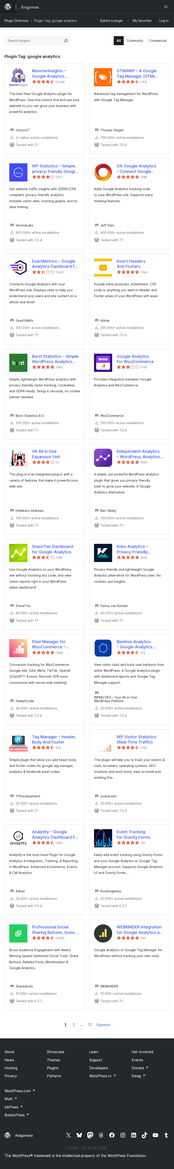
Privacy (11, 1076)
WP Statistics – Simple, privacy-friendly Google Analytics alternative (54, 169)
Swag (138, 1076)
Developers (98, 1068)
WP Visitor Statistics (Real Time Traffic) (136, 739)
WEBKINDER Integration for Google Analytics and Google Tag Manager (140, 930)
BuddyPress (17, 1115)
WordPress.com (20, 1091)
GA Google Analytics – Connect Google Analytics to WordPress (139, 169)
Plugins (52, 1068)
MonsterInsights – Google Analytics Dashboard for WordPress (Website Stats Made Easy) (52, 73)
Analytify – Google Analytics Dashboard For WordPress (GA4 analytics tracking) (55, 834)
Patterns (54, 1076)
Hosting (11, 1068)
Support (95, 1060)
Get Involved (142, 1052)
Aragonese (24, 1135)
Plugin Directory (17, 20)
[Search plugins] (65, 40)
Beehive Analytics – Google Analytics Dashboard (134, 644)
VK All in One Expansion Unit (46, 454)
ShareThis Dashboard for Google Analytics (52, 549)
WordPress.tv (102, 1076)
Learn (94, 1052)
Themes (53, 1060)
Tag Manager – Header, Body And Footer (54, 739)
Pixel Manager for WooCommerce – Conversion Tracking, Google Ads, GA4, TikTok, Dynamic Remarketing (52, 644)
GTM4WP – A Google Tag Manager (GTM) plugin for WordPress (137, 73)
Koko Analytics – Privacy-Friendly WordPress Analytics (137, 549)
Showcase (55, 1052)
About (9, 1052)
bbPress (14, 1107)
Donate (140, 1068)
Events (137, 1060)
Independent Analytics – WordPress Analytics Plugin (138, 454)
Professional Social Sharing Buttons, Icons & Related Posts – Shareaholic (55, 930)
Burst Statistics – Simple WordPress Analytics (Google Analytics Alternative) (55, 359)
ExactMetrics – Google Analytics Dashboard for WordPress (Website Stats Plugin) (55, 264)
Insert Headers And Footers (131, 264)
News (9, 1060)
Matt (11, 1099)
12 (90, 1024)
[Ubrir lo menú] (167, 7)
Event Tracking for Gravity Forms (133, 834)
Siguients (103, 1025)
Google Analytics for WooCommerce (135, 359)
